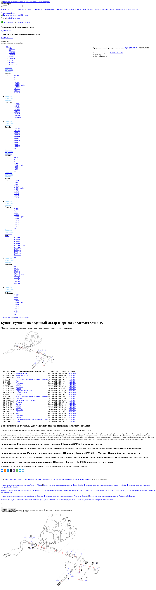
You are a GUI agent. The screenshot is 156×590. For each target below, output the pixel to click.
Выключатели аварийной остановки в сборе (32, 419)
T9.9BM (16, 190)
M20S (16, 169)
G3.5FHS (17, 266)
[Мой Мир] (8, 470)
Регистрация (5, 13)
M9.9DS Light (18, 165)
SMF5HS (17, 114)
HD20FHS (17, 253)
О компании (49, 9)
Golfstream (13, 64)
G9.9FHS (17, 276)
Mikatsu (12, 49)
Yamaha (12, 53)
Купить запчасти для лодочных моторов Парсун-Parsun (104, 490)
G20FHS (17, 281)
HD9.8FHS (17, 243)
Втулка (18, 389)
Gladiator (12, 62)
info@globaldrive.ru (13, 18)
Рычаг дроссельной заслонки (26, 400)
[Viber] (14, 470)
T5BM (16, 182)
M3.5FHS (17, 75)
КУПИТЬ (72, 373)
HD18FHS (17, 251)
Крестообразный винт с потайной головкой (32, 379)
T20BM (16, 196)
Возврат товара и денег (65, 9)
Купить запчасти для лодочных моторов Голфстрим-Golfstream (112, 496)
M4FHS (16, 77)
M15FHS (17, 89)
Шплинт (19, 394)
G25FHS (17, 283)
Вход (13, 13)
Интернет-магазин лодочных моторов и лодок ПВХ (121, 9)
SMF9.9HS (17, 115)
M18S (16, 167)
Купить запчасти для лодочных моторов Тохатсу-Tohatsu (21, 485)
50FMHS (17, 146)
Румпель (26, 317)
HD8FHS (17, 241)
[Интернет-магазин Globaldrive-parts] (14, 15)
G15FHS (17, 278)
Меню (8, 47)
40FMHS (17, 144)
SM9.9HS (17, 110)
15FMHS (17, 133)
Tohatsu (12, 55)
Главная (4, 317)
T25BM (16, 197)
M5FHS (16, 79)
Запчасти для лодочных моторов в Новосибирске (95, 500)
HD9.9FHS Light (19, 245)
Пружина (19, 387)
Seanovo (12, 58)
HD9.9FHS (17, 247)
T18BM (16, 194)
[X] (11, 470)
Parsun (11, 56)
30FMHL (17, 138)
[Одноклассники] (5, 470)
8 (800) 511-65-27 (7, 9)
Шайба (18, 385)
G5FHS (16, 268)
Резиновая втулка (22, 375)
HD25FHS (17, 255)
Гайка (18, 412)
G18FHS (17, 280)
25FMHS (17, 134)
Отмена (4, 509)
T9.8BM (16, 186)
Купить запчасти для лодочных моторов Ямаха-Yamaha (63, 485)
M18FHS (17, 91)
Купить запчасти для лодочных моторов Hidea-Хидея (20, 490)
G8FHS (16, 270)
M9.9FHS (17, 87)
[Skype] (20, 470)
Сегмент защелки (22, 392)
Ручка (18, 377)
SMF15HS (17, 117)
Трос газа (19, 410)
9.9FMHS (17, 131)
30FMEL (17, 142)
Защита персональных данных (88, 9)
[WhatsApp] (17, 470)
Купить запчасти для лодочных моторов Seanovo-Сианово (22, 496)
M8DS (16, 161)
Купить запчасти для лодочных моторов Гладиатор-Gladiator (66, 496)
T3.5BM (16, 180)
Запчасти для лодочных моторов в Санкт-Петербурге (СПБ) (54, 500)
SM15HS (17, 112)
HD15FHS (17, 249)
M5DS (16, 159)
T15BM (16, 192)
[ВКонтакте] (2, 470)
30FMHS (17, 136)
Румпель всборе (21, 373)
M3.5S (16, 157)
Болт (17, 381)
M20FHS (17, 93)
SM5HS (16, 106)
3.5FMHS (17, 129)
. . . (15, 94)
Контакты (38, 9)
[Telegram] (23, 470)
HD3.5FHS (17, 238)
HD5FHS (17, 239)
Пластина (19, 383)
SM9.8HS (17, 108)
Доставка (20, 9)
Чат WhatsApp (8, 22)
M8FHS (16, 81)
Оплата (29, 9)
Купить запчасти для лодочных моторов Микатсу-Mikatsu (105, 485)
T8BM (16, 184)
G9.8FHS (17, 272)
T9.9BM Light (18, 188)
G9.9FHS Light (19, 274)
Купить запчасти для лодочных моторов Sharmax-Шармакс (62, 490)
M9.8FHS (17, 83)
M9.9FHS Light (19, 85)
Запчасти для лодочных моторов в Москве (16, 500)
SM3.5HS (17, 104)
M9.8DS (16, 163)
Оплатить (12, 509)
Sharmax (12, 51)
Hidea (11, 60)
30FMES (17, 140)
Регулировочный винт (24, 391)
